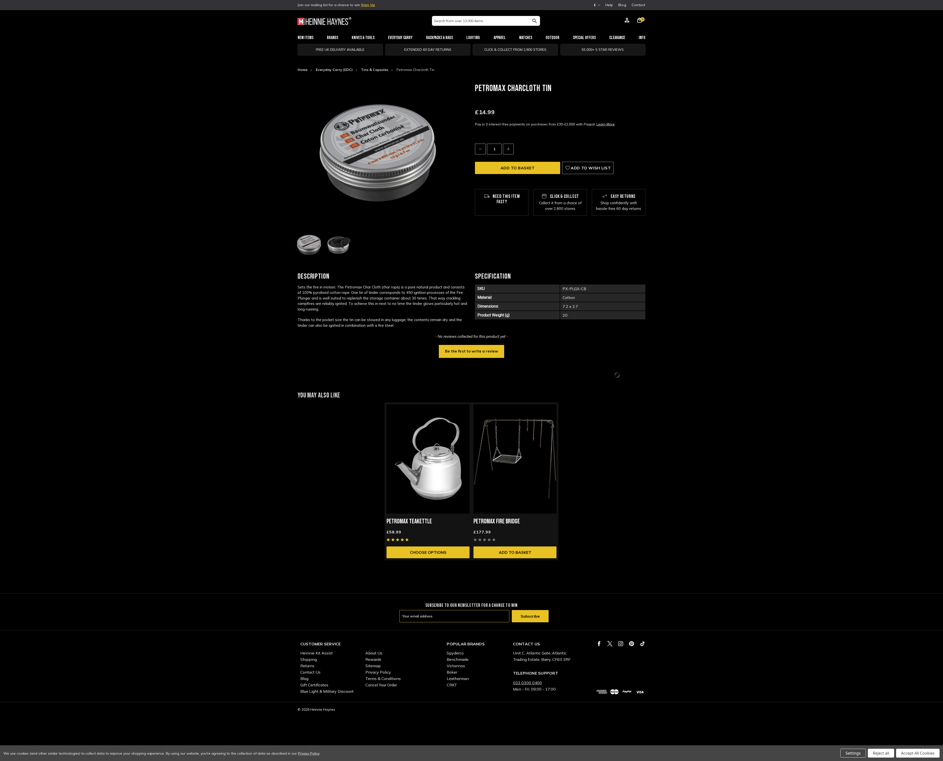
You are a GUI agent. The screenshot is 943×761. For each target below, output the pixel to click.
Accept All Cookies (918, 753)
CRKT (452, 684)
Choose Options (428, 552)
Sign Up (368, 5)
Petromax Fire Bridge (496, 521)
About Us (373, 653)
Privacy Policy (378, 672)
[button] (471, 351)
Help (609, 5)
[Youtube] (642, 644)
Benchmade (458, 659)
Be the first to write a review (471, 351)
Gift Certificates (314, 684)
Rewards (373, 659)
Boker (452, 672)
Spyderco (455, 653)
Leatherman (458, 678)
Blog (622, 5)
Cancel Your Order (381, 684)
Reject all (881, 753)
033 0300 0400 (527, 682)
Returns (307, 665)
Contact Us (310, 672)
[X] (609, 644)
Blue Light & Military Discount (327, 691)
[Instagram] (620, 644)
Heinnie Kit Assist (316, 653)
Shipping (308, 659)
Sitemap (373, 665)
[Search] (534, 21)
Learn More (605, 124)
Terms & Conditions (383, 678)
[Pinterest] (631, 644)
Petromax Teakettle (409, 521)
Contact (638, 5)
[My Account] (627, 21)
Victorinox (456, 665)
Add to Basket (515, 552)
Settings (853, 753)
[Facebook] (599, 644)
